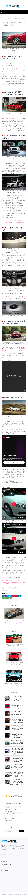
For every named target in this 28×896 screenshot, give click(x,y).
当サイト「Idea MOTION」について (9, 858)
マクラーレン (15, 816)
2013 (14, 890)
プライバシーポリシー (6, 864)
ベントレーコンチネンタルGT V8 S (12, 68)
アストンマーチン (16, 807)
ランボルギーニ (8, 820)
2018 (14, 880)
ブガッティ (15, 813)
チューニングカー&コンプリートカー (13, 811)
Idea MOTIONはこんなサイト (7, 861)
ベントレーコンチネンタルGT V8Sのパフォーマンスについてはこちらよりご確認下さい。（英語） (13, 222)
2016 (14, 884)
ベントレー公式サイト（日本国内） (11, 580)
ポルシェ (7, 816)
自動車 (8, 18)
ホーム (4, 18)
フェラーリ (7, 813)
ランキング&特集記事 (10, 818)
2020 (14, 875)
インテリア (5, 290)
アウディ (7, 807)
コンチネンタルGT (10, 118)
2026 (14, 873)
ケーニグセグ (8, 809)
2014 (14, 888)
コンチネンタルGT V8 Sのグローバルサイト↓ (13, 587)
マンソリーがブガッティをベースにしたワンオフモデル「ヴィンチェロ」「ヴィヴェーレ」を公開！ (14, 622)
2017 (14, 882)
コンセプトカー (17, 809)
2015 (14, 886)
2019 (14, 877)
